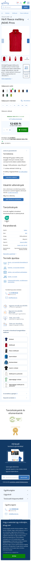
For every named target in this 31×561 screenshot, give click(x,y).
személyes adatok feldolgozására (19, 482)
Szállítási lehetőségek (17, 119)
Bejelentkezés (24, 477)
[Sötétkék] (15, 91)
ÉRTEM (14, 556)
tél (26, 245)
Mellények (14, 13)
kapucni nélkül (23, 242)
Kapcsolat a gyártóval (9, 254)
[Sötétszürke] (3, 95)
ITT (10, 552)
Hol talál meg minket (16, 519)
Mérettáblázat (27, 100)
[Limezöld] (11, 95)
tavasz (19, 245)
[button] (28, 41)
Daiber (25, 230)
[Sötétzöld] (7, 95)
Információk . (15, 482)
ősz (24, 245)
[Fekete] (3, 91)
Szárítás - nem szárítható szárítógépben (17, 272)
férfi (26, 233)
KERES (26, 7)
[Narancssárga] (19, 91)
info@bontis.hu (13, 298)
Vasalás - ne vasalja (12, 276)
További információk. (13, 192)
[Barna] (23, 91)
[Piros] (11, 91)
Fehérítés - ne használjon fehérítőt (16, 267)
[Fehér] (7, 91)
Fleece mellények (24, 13)
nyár (22, 245)
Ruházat (7, 13)
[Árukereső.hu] (15, 419)
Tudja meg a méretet (11, 177)
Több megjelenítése (6, 78)
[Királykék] (27, 91)
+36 (13, 293)
